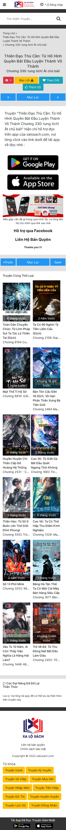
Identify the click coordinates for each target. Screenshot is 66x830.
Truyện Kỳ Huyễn (39, 770)
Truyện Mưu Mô (43, 779)
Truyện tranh (14, 770)
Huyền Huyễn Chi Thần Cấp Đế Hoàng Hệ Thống (15, 463)
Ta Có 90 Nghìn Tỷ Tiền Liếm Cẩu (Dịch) (45, 329)
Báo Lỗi (25, 80)
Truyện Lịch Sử (15, 805)
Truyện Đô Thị (15, 796)
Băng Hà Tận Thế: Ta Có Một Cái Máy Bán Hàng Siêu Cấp (46, 588)
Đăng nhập (56, 4)
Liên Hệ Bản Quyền (33, 239)
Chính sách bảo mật (33, 749)
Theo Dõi (52, 80)
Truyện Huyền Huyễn (44, 796)
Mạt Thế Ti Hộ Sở (15, 391)
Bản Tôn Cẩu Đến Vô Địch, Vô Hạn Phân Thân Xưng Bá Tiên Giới (46, 398)
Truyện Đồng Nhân (44, 805)
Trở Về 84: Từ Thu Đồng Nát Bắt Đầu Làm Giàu (45, 651)
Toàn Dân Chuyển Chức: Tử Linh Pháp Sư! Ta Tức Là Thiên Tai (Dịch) (16, 331)
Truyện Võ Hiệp (15, 779)
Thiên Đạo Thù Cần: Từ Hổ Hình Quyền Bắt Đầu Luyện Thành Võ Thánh (33, 61)
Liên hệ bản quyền (33, 744)
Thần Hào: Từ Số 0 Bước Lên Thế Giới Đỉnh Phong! (15, 526)
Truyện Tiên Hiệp (47, 788)
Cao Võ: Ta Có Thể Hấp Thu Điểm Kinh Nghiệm (46, 526)
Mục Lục (33, 97)
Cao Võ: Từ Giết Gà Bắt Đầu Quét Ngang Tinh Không (44, 463)
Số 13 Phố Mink (13, 584)
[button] (43, 4)
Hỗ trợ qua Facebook (33, 230)
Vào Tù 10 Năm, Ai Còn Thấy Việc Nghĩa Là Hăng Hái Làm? (16, 653)
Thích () (34, 87)
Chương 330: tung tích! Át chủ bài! (33, 71)
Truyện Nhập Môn (17, 788)
